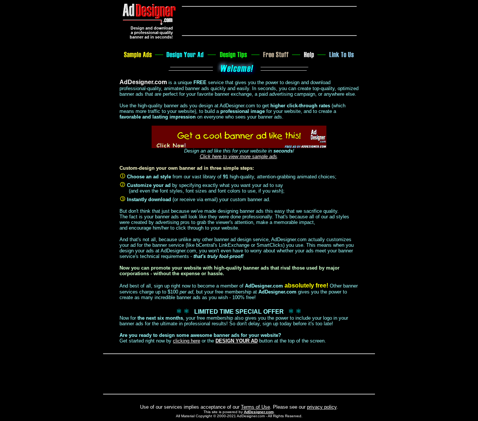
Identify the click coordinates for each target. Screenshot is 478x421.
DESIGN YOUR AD (236, 341)
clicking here (186, 341)
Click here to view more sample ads (238, 156)
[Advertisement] (269, 21)
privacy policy (321, 407)
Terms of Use (255, 407)
